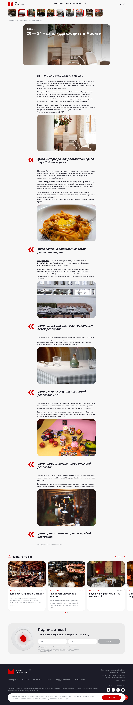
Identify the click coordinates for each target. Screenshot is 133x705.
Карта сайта (120, 680)
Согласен (111, 698)
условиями (49, 696)
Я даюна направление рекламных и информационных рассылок (59, 646)
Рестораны (58, 3)
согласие (46, 646)
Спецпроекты (80, 680)
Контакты (77, 3)
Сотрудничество (62, 680)
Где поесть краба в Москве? (27, 593)
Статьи (68, 3)
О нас (85, 3)
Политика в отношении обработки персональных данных (113, 671)
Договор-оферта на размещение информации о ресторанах (113, 676)
